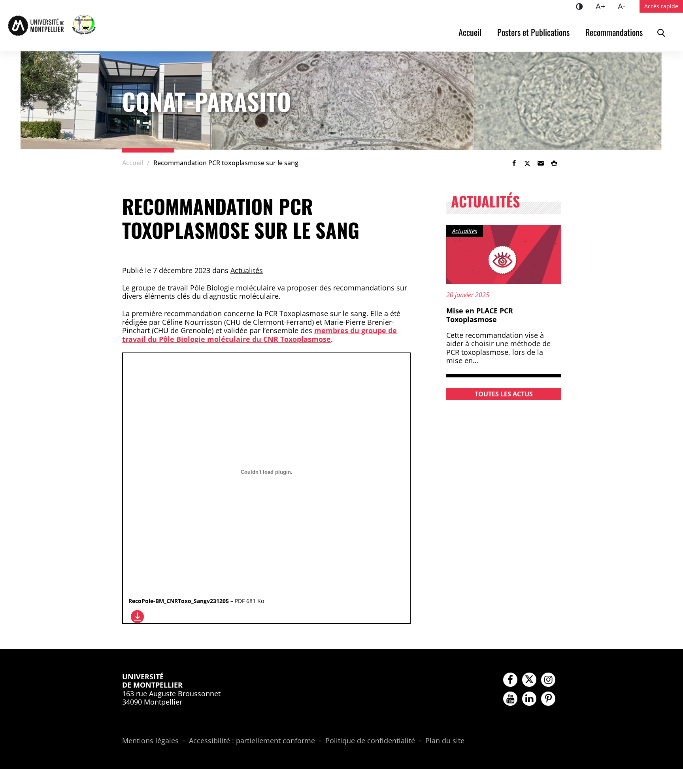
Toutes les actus (504, 394)
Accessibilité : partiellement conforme (252, 741)
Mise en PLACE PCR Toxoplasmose (479, 315)
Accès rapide (661, 6)
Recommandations (614, 32)
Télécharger (137, 616)
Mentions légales (150, 741)
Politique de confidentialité (370, 741)
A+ (603, 5)
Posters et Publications (533, 32)
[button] (540, 163)
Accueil (469, 32)
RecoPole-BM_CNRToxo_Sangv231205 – (196, 601)
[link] (514, 163)
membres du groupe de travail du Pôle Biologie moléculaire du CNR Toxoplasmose (259, 335)
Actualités (246, 270)
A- (625, 5)
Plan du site (444, 741)
